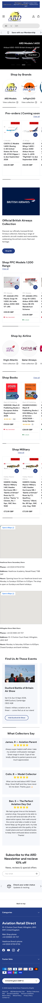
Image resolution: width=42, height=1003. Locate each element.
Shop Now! (32, 57)
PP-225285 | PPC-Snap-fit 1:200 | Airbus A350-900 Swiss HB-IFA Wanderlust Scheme (30, 302)
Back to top (21, 904)
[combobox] (21, 25)
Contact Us (5, 997)
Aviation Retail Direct (14, 988)
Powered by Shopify (27, 988)
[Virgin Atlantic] (10, 349)
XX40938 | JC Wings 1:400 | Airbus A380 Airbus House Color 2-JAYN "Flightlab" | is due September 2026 (30, 151)
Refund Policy (17, 995)
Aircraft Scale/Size (13, 993)
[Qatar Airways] (29, 349)
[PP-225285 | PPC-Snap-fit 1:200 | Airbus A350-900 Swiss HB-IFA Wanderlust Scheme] (31, 282)
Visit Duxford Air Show (16, 718)
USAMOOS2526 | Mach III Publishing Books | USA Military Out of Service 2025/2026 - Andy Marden (30, 413)
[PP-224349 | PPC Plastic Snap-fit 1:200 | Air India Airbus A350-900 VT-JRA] (12, 282)
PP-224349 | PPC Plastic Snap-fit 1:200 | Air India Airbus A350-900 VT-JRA (11, 301)
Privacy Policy (28, 995)
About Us (5, 991)
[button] (38, 16)
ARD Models (10, 98)
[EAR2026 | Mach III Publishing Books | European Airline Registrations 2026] (12, 391)
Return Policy (6, 995)
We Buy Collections (33, 991)
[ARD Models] (10, 87)
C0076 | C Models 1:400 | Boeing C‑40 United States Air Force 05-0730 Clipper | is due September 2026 (11, 151)
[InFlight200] (29, 87)
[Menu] (3, 16)
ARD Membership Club (17, 991)
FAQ (3, 993)
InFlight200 (29, 98)
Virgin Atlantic (10, 360)
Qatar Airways (29, 360)
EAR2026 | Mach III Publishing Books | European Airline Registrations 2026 (11, 410)
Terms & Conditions (27, 993)
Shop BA (8, 251)
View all (36, 116)
